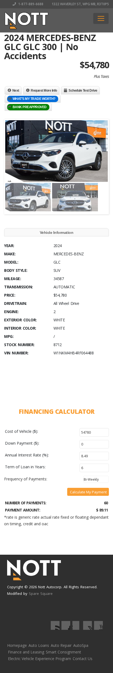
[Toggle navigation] (101, 18)
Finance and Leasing (26, 652)
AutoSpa (80, 645)
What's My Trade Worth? (34, 99)
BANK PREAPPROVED (30, 107)
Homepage (17, 645)
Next (15, 90)
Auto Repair (61, 645)
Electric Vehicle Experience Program (39, 658)
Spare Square (41, 593)
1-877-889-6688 (30, 4)
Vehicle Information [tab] (57, 232)
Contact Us (82, 658)
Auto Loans (39, 645)
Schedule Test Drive (83, 90)
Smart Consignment (63, 652)
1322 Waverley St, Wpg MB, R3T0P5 (80, 4)
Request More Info (44, 90)
